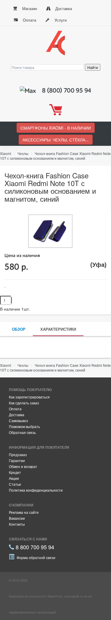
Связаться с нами (28, 539)
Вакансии (17, 518)
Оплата (29, 20)
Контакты (17, 524)
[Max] (28, 90)
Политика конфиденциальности (36, 490)
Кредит (15, 472)
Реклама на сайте (24, 512)
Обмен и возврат (23, 466)
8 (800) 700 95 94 (66, 90)
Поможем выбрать (24, 426)
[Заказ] (11, 300)
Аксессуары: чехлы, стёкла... (55, 140)
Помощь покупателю (30, 389)
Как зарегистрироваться (29, 396)
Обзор (18, 329)
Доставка (63, 8)
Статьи (15, 484)
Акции (14, 478)
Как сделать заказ (24, 402)
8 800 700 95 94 (34, 547)
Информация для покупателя (39, 447)
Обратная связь (22, 432)
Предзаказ (18, 454)
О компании (21, 505)
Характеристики (58, 329)
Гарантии (17, 460)
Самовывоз (18, 420)
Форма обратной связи (35, 557)
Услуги (60, 20)
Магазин (29, 8)
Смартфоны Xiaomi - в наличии (55, 128)
